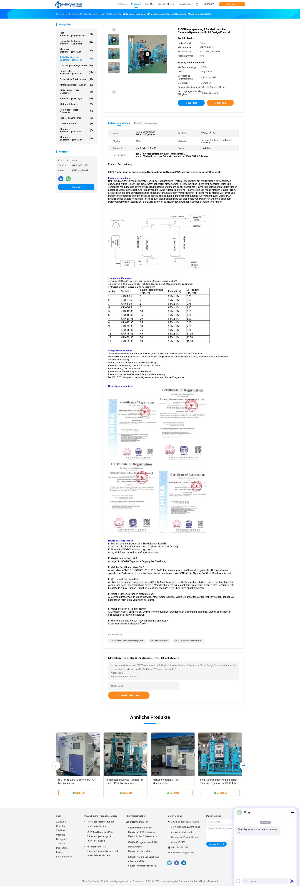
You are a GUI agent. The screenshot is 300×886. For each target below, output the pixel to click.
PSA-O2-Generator (159, 641)
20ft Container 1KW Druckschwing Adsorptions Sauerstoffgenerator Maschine (220, 783)
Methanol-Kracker (76, 104)
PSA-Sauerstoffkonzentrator (188, 641)
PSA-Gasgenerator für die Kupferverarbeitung (100, 823)
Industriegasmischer (76, 118)
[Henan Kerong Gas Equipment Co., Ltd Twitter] (169, 863)
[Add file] (238, 881)
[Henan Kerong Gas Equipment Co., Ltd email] (60, 178)
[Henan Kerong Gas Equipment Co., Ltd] (68, 4)
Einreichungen (129, 695)
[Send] (292, 881)
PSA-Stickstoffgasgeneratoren (76, 34)
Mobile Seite (62, 848)
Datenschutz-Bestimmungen (64, 854)
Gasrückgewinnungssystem (76, 65)
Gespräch (232, 4)
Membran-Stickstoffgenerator (76, 50)
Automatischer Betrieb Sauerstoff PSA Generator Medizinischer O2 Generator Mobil (142, 832)
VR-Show (60, 830)
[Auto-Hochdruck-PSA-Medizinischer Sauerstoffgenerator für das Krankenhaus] (125, 754)
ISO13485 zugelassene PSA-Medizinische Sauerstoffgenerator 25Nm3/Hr (142, 847)
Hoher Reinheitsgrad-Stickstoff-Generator (76, 42)
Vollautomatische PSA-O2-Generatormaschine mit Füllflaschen (168, 783)
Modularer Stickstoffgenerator (76, 130)
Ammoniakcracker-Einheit (76, 85)
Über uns (60, 835)
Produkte (60, 826)
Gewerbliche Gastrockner (76, 79)
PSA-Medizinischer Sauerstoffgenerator (76, 58)
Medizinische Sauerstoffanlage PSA (127, 641)
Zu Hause (61, 821)
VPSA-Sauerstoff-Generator (76, 91)
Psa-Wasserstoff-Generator (76, 111)
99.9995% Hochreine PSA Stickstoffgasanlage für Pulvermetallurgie (99, 836)
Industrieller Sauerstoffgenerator (76, 72)
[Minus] (292, 812)
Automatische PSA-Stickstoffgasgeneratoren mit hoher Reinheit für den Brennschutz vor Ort (102, 851)
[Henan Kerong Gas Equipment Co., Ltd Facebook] (176, 863)
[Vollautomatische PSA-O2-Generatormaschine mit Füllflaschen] (173, 754)
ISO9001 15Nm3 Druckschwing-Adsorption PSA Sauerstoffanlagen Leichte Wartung (144, 862)
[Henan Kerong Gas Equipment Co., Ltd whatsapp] (68, 178)
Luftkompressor (76, 123)
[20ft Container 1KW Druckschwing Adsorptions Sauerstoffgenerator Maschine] (220, 754)
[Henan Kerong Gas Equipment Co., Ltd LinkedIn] (183, 863)
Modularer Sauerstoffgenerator (76, 138)
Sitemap (60, 843)
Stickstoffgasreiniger (76, 98)
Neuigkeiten (62, 839)
